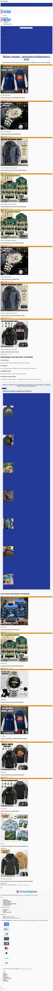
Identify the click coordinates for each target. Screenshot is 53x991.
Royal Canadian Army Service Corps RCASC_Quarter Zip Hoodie (17, 881)
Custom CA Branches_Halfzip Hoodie (10, 811)
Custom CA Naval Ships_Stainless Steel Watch (12, 702)
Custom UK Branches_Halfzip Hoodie (10, 351)
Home (4, 15)
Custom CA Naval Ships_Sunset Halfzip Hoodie (12, 774)
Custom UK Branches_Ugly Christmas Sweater (12, 242)
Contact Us (6, 21)
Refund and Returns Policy (9, 903)
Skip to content (4, 1)
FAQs (4, 19)
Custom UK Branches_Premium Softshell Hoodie (13, 315)
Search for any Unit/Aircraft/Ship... (11, 27)
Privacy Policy (6, 902)
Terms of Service (7, 901)
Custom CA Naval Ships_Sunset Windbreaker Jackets (14, 738)
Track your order (7, 24)
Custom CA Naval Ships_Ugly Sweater (10, 629)
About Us (5, 17)
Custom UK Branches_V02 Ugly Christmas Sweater (13, 206)
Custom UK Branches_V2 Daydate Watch (11, 134)
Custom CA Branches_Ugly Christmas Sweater (12, 665)
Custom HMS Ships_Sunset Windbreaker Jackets (13, 97)
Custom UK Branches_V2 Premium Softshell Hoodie (13, 170)
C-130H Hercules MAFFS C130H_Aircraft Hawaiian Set (14, 846)
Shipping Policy (7, 904)
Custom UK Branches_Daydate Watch (10, 279)
